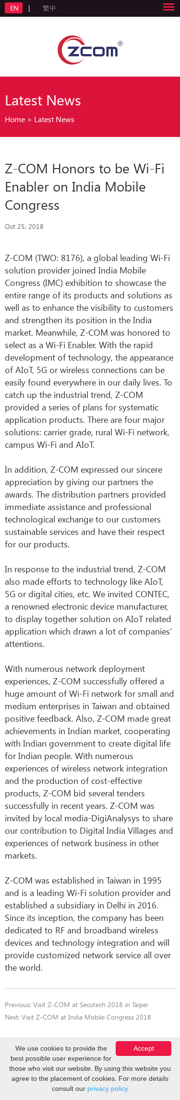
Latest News (54, 119)
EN (15, 7)
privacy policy (107, 1088)
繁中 (49, 7)
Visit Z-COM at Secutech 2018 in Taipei (90, 1004)
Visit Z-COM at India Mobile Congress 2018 (86, 1016)
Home (15, 119)
